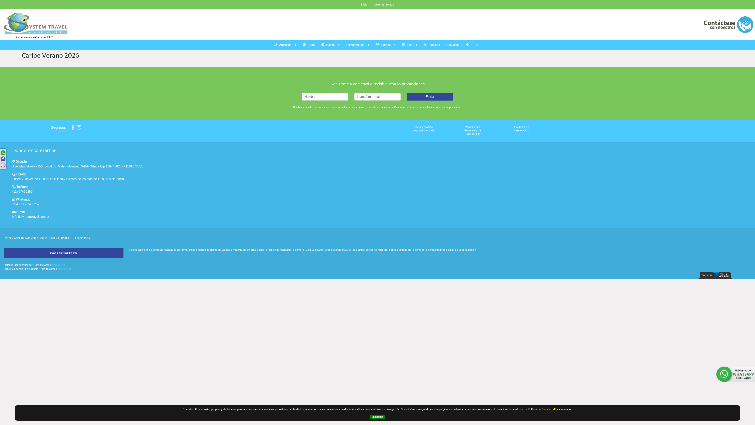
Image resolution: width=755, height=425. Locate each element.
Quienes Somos (384, 4)
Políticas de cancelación (521, 129)
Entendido (377, 416)
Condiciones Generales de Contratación (472, 130)
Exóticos (434, 44)
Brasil (311, 44)
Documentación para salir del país (423, 129)
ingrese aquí (59, 264)
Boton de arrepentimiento (63, 252)
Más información (562, 409)
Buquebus (452, 44)
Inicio (364, 4)
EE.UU (474, 44)
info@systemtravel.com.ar (30, 216)
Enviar (430, 96)
